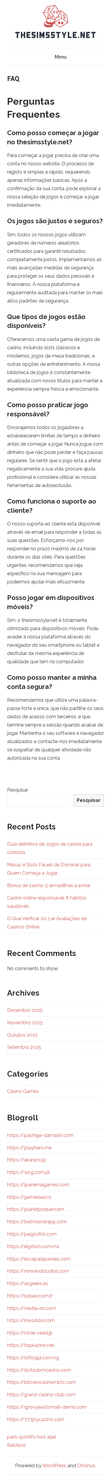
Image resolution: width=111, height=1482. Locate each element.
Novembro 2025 (25, 1022)
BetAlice (16, 1445)
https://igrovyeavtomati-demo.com (46, 1407)
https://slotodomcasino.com (39, 1370)
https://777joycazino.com (35, 1419)
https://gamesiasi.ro (29, 1197)
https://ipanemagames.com (38, 1184)
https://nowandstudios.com (38, 1271)
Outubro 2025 (22, 1035)
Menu (61, 57)
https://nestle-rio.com (31, 1308)
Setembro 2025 (24, 1047)
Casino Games (23, 1091)
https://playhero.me (29, 1148)
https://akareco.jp (26, 1160)
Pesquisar (17, 790)
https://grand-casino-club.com (41, 1394)
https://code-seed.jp (30, 1333)
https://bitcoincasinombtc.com (41, 1382)
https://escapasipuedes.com (38, 1259)
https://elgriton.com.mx (33, 1246)
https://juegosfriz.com (32, 1234)
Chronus (86, 1465)
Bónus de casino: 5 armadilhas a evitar (48, 885)
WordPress (54, 1465)
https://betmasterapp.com (37, 1221)
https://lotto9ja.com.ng (33, 1357)
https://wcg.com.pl (28, 1172)
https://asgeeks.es (27, 1283)
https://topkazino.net (30, 1345)
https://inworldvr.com (31, 1320)
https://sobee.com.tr (30, 1296)
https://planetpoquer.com (35, 1209)
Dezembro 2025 (25, 1010)
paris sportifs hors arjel (31, 1437)
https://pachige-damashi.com (40, 1135)
